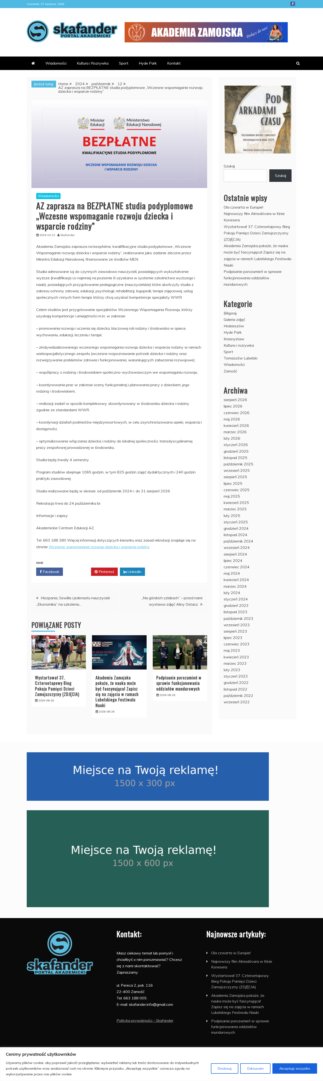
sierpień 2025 (235, 476)
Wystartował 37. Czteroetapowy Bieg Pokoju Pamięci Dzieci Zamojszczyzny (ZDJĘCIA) (57, 685)
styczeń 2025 (236, 522)
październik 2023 (238, 618)
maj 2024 (232, 573)
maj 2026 (232, 419)
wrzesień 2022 (237, 702)
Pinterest (106, 571)
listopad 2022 (235, 689)
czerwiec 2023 (236, 644)
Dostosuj (224, 1068)
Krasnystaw (234, 339)
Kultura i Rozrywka (93, 63)
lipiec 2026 (233, 406)
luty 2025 (232, 515)
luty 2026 (232, 438)
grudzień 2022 (236, 682)
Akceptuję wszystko (294, 1068)
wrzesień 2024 (237, 547)
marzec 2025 (235, 509)
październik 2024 (238, 541)
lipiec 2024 (233, 560)
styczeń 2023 (236, 676)
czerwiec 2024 (236, 567)
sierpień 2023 (235, 631)
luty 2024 (232, 592)
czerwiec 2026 (236, 412)
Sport (123, 63)
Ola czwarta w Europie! (243, 207)
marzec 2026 (235, 431)
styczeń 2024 (236, 599)
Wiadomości (55, 63)
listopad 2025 (235, 457)
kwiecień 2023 (236, 657)
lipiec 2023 (233, 637)
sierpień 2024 (235, 554)
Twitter (78, 571)
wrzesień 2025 (237, 470)
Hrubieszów (234, 326)
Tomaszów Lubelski (240, 358)
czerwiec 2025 (236, 489)
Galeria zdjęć (234, 319)
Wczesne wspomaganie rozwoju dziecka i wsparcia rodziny (99, 546)
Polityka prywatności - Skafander (145, 1020)
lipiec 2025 (233, 483)
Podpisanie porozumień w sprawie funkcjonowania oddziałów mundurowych (178, 683)
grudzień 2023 (236, 605)
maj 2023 (232, 650)
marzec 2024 (235, 586)
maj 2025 (232, 496)
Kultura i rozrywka (239, 345)
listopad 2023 (235, 611)
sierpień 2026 (235, 399)
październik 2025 (238, 464)
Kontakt (174, 63)
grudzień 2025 (236, 451)
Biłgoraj (230, 313)
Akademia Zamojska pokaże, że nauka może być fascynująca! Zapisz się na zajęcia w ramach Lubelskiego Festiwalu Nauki (117, 691)
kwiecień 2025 (236, 502)
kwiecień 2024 (236, 579)
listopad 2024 (235, 534)
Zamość (230, 371)
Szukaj (229, 166)
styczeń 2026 (236, 444)
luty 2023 (232, 669)
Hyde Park (148, 63)
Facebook (292, 4)
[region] (161, 1064)
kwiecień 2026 (236, 425)
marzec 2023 (235, 663)
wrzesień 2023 (237, 624)
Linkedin (134, 571)
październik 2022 (238, 695)
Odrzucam (255, 1068)
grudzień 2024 (236, 528)
